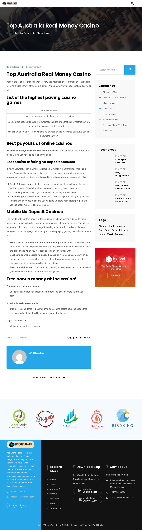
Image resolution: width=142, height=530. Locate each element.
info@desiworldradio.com (22, 497)
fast (107, 230)
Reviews (119, 234)
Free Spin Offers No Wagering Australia (120, 161)
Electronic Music (110, 119)
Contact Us (55, 508)
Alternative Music (111, 92)
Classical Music (110, 103)
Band (111, 226)
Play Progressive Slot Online (122, 174)
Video (52, 503)
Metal (110, 234)
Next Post (55, 377)
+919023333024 (18, 491)
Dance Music (109, 108)
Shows (53, 484)
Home (53, 479)
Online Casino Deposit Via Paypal (123, 200)
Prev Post (41, 377)
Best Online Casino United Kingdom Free (123, 187)
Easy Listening (109, 114)
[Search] (132, 3)
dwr (101, 230)
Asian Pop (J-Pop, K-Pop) (114, 97)
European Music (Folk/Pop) (115, 125)
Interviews (107, 130)
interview (123, 230)
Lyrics (102, 234)
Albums (102, 226)
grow (114, 230)
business (120, 226)
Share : (71, 337)
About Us (54, 498)
